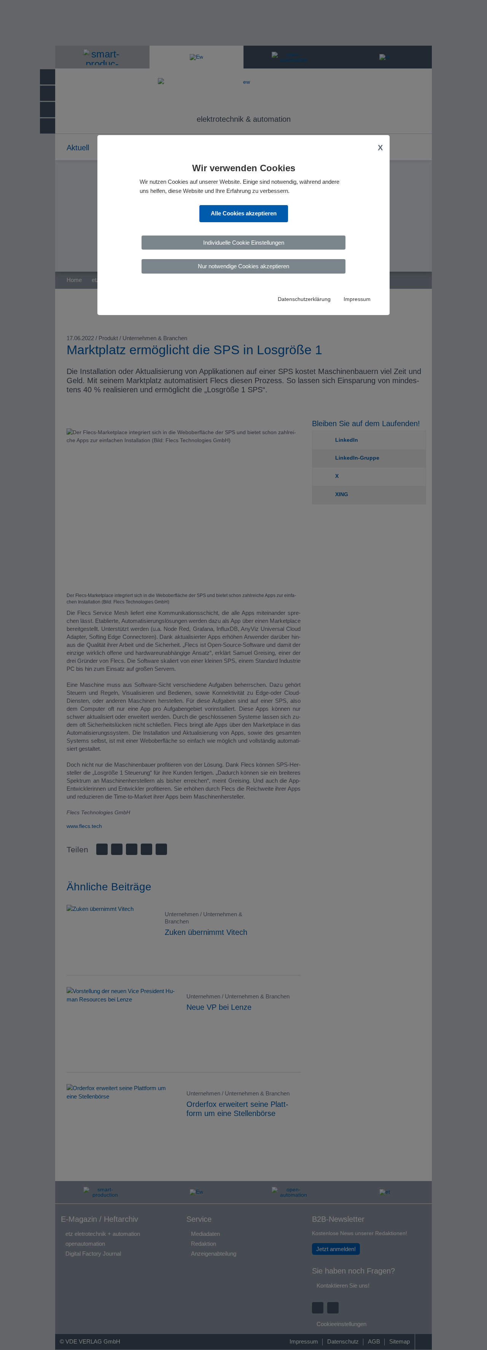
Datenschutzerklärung (304, 299)
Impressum (357, 299)
